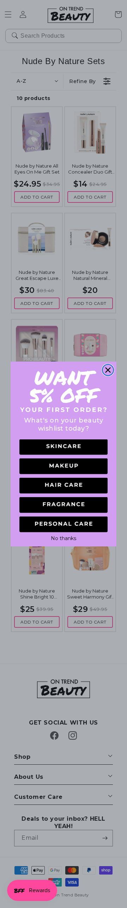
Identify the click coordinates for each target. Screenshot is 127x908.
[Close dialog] (108, 370)
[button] (63, 447)
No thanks (63, 537)
